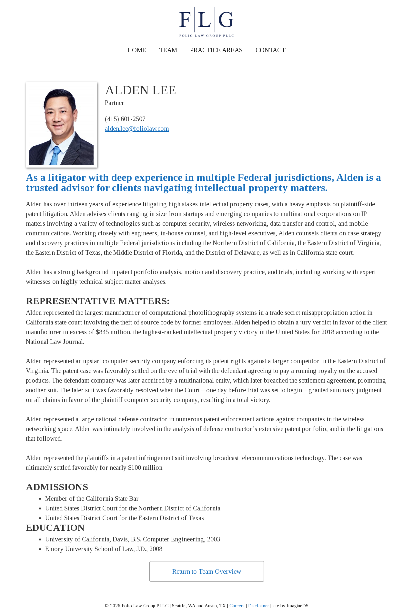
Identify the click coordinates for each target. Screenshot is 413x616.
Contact (271, 50)
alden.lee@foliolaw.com (137, 128)
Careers (237, 605)
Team (168, 50)
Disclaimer (258, 605)
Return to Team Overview (206, 571)
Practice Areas (216, 50)
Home (136, 50)
